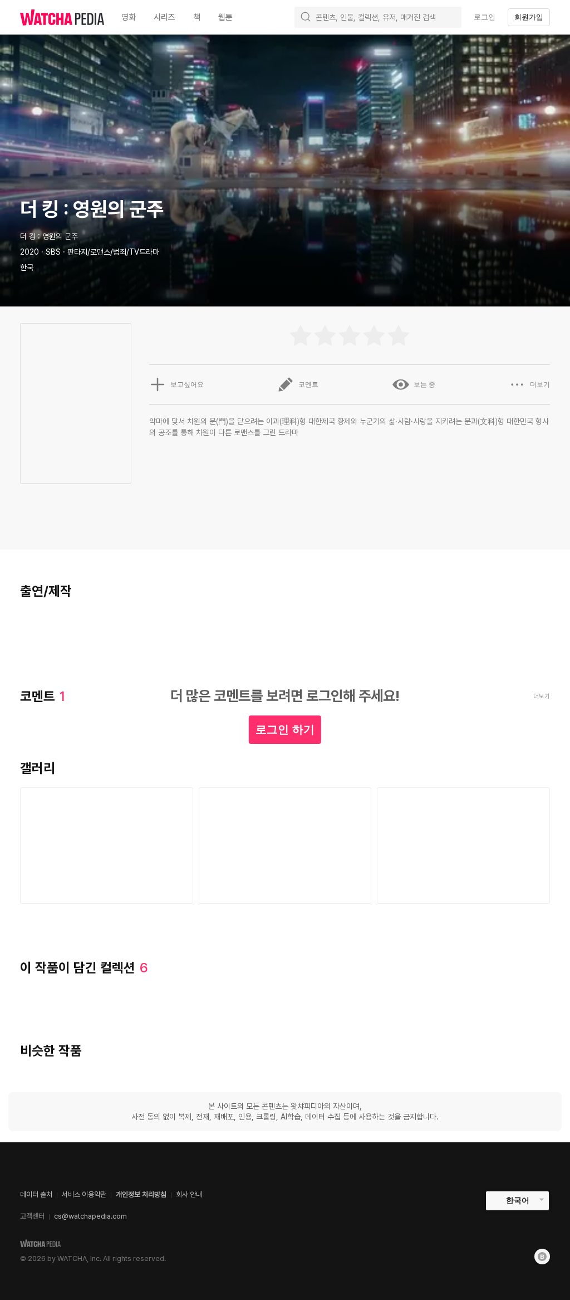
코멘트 (308, 384)
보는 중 (424, 384)
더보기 (540, 384)
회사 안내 (189, 1194)
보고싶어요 (187, 384)
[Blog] (542, 1256)
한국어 (517, 1200)
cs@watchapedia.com (90, 1216)
